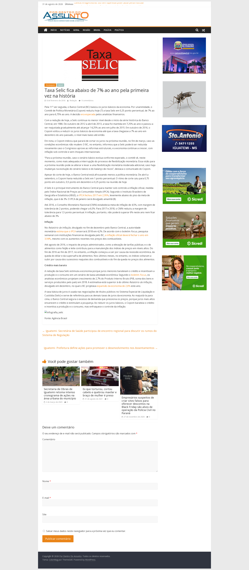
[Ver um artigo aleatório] (203, 30)
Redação (73, 100)
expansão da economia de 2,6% (114, 286)
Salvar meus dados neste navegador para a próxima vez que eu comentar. (86, 531)
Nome (46, 481)
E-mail (46, 497)
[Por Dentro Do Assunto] (45, 30)
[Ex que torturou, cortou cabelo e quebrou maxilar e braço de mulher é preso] (100, 368)
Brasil (97, 30)
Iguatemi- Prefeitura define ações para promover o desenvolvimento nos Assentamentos (101, 348)
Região (86, 30)
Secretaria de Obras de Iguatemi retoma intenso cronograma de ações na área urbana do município (60, 393)
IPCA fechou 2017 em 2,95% (94, 195)
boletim (138, 274)
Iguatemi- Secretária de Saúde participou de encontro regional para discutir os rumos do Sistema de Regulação (99, 333)
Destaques (50, 85)
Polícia (107, 30)
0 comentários (87, 100)
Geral (76, 30)
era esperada (88, 114)
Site (44, 514)
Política (119, 30)
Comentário (48, 439)
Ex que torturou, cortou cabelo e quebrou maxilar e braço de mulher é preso (100, 392)
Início (54, 30)
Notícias (65, 30)
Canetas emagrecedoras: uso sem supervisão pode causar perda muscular (109, 4)
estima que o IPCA (66, 231)
